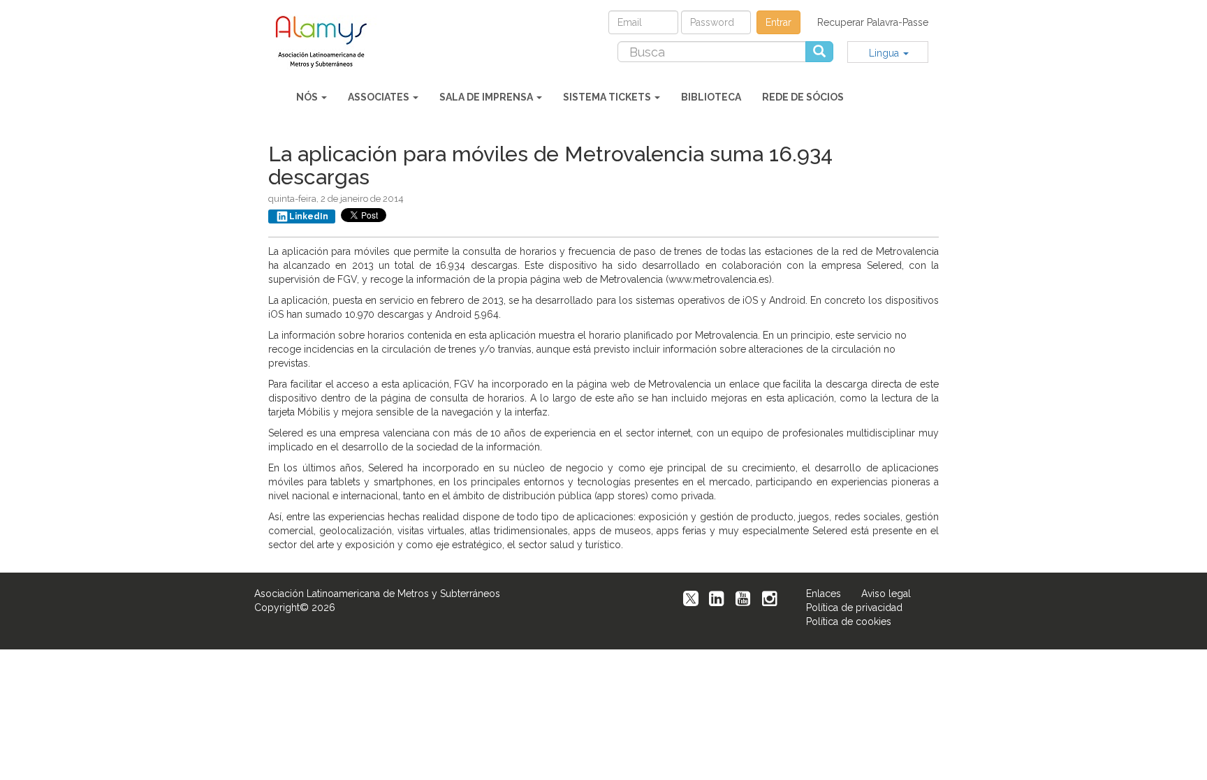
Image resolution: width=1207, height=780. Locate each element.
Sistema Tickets (608, 97)
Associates (379, 97)
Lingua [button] (885, 53)
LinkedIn (308, 216)
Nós (308, 97)
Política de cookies (848, 621)
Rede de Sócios (803, 97)
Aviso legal (886, 593)
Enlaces (823, 593)
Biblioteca (711, 97)
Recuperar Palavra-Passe (872, 22)
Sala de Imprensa (487, 97)
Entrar (778, 22)
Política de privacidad (854, 607)
